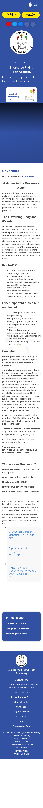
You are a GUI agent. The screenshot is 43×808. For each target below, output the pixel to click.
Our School (16, 176)
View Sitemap (21, 741)
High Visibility (21, 747)
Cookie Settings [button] (21, 753)
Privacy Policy (21, 750)
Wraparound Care (21, 726)
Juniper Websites (21, 738)
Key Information (22, 711)
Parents (21, 721)
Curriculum (21, 716)
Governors (29, 176)
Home (4, 176)
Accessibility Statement (21, 744)
